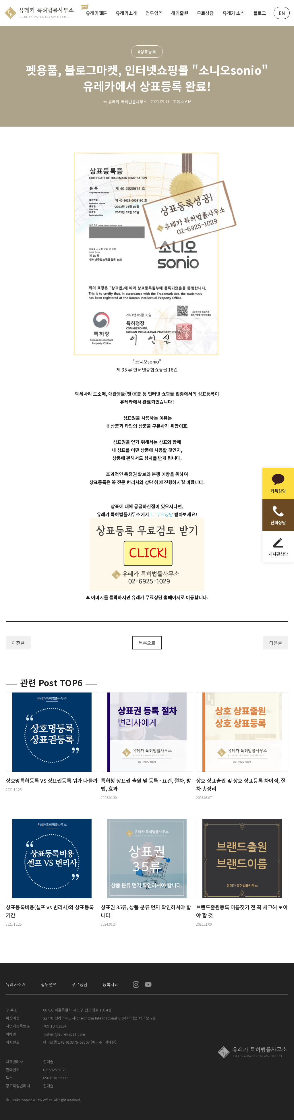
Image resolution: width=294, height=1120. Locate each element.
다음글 (275, 642)
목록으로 (147, 642)
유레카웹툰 (96, 12)
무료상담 (205, 12)
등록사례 (110, 984)
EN (281, 12)
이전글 (18, 642)
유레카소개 (126, 12)
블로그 (260, 12)
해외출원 (179, 12)
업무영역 (154, 12)
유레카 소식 (234, 12)
